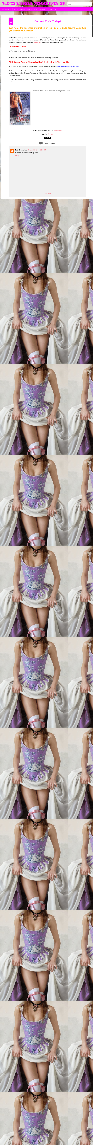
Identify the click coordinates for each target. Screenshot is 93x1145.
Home (15, 9)
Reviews (34, 9)
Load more (47, 194)
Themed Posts (24, 9)
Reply (17, 155)
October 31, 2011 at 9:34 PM (37, 150)
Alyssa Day (37, 42)
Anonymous (58, 130)
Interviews (42, 9)
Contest (50, 134)
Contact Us (52, 9)
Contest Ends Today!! (47, 21)
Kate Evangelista (21, 150)
